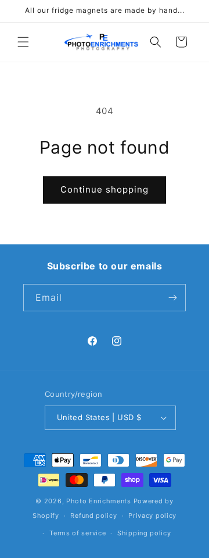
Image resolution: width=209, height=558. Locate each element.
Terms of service (77, 533)
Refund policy (93, 515)
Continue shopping (104, 189)
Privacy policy (152, 515)
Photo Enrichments (98, 501)
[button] (23, 42)
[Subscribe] (172, 297)
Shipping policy (144, 533)
